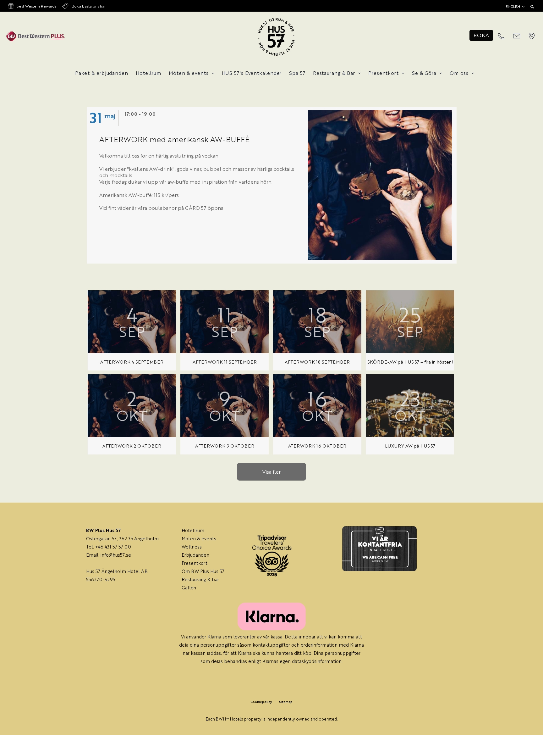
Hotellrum (148, 73)
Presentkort (383, 73)
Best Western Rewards (36, 5)
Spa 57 (297, 73)
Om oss (459, 73)
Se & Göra (424, 73)
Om (186, 571)
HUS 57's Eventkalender (252, 73)
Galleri (189, 587)
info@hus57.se (116, 555)
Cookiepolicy (261, 701)
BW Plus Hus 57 (207, 571)
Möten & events (189, 73)
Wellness (192, 546)
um (200, 530)
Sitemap (286, 701)
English (513, 6)
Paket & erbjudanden (101, 73)
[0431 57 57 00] (501, 36)
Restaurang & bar (200, 579)
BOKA (481, 35)
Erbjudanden (195, 555)
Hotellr (189, 530)
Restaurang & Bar (334, 73)
